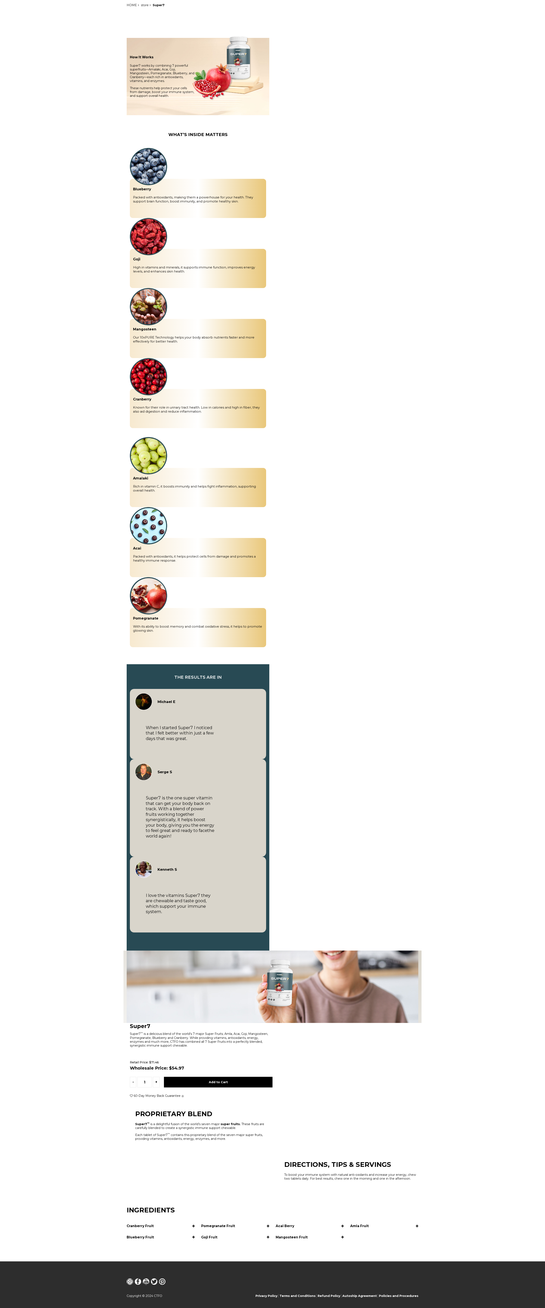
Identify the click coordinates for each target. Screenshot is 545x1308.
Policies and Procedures (398, 1296)
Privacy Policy (266, 1296)
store (145, 5)
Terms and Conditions (298, 1296)
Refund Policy (329, 1296)
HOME (132, 5)
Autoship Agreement (359, 1296)
